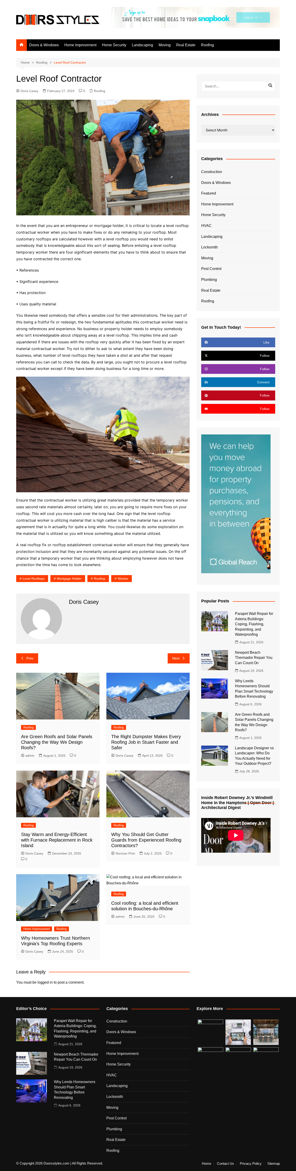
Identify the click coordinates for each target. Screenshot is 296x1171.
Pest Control (211, 269)
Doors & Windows (44, 45)
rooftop (99, 578)
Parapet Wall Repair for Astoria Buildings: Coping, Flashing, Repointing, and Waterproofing (254, 624)
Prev (30, 658)
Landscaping (142, 45)
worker (123, 578)
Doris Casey (29, 91)
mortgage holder (69, 578)
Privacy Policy (251, 1163)
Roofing (207, 45)
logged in (45, 982)
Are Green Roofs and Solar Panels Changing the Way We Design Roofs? (56, 742)
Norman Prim (125, 853)
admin (29, 755)
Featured (208, 193)
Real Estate (185, 45)
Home (206, 1163)
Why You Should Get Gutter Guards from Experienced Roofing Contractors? (146, 840)
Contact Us (225, 1163)
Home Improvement (80, 45)
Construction (211, 172)
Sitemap (273, 1163)
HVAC (206, 226)
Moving (165, 45)
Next (175, 658)
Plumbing (209, 280)
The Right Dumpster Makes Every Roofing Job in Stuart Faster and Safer (146, 742)
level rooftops (34, 578)
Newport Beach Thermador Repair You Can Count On (253, 658)
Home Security (114, 45)
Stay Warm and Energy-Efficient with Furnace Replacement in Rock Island (56, 840)
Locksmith (209, 247)
